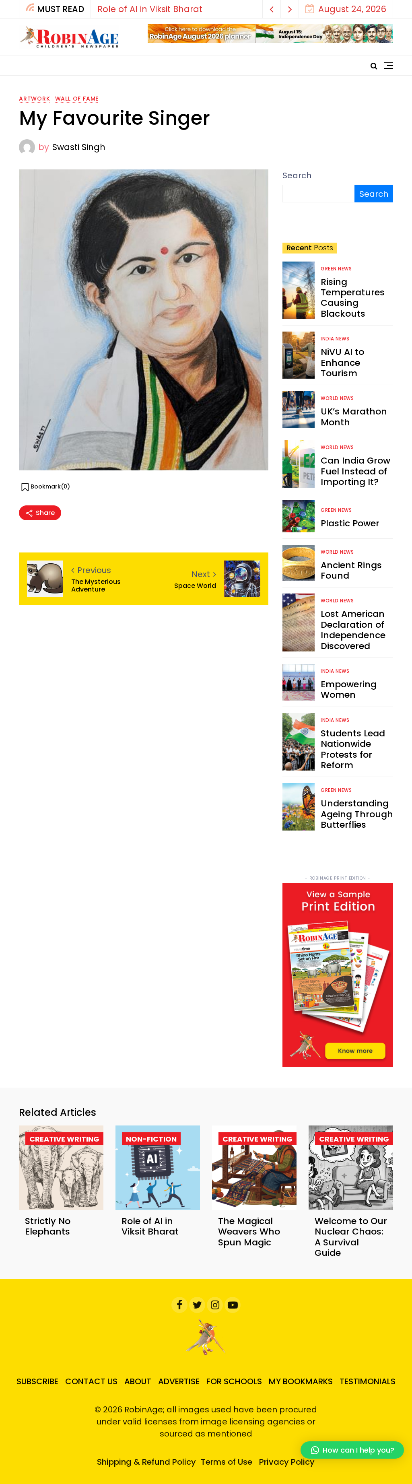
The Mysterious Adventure (96, 585)
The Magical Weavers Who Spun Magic (249, 1232)
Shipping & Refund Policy (146, 1462)
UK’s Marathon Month (354, 416)
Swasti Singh (78, 147)
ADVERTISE (179, 1381)
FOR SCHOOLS (234, 1381)
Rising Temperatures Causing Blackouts (353, 298)
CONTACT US (91, 1381)
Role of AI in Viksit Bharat (149, 9)
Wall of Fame (77, 99)
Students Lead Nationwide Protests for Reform (353, 749)
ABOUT (137, 1381)
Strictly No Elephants (47, 1226)
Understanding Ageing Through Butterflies (357, 814)
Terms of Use (226, 1462)
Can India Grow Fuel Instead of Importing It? (355, 471)
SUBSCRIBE (37, 1381)
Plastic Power (350, 523)
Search (296, 175)
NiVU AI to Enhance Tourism (342, 362)
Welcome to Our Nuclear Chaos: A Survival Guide (351, 1237)
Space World (195, 585)
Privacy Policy (287, 1462)
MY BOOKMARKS (301, 1381)
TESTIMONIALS (368, 1381)
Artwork (34, 99)
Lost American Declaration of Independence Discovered (353, 630)
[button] (272, 9)
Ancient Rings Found (351, 570)
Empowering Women (349, 689)
